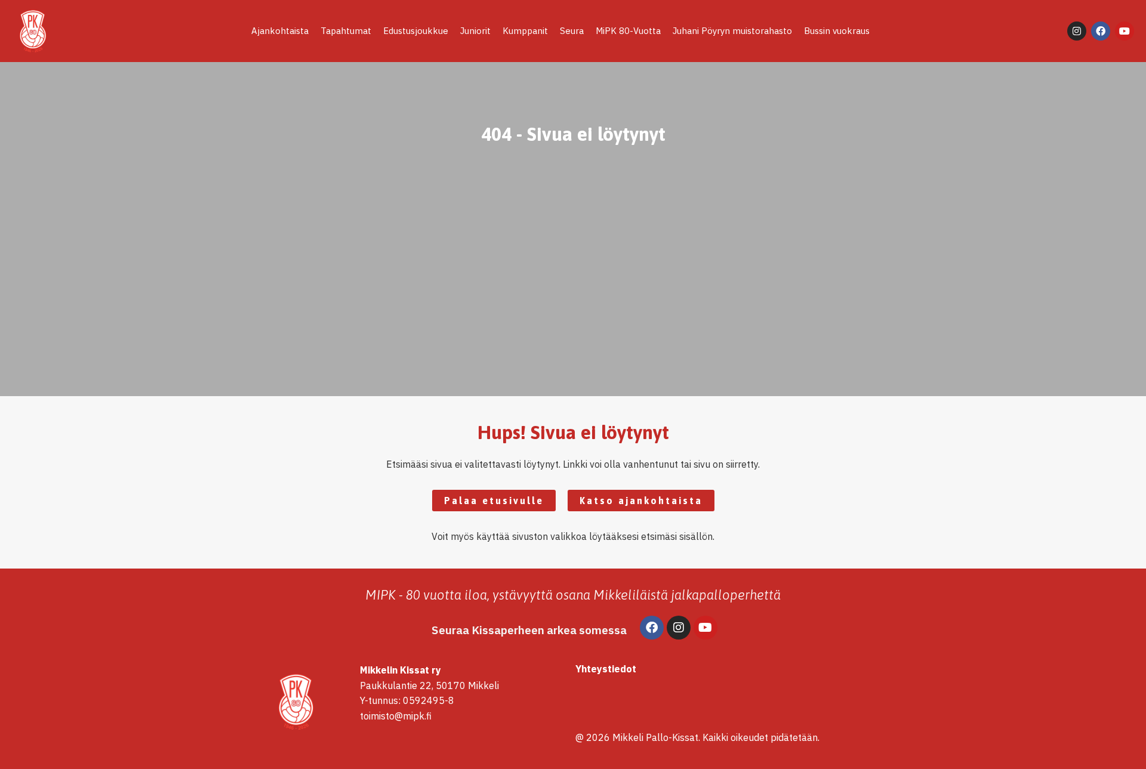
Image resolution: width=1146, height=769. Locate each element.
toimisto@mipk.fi (396, 716)
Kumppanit (525, 30)
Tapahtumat (346, 30)
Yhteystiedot (605, 669)
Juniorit (475, 30)
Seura (572, 30)
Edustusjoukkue (415, 30)
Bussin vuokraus (837, 30)
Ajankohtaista (280, 30)
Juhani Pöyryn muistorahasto (732, 30)
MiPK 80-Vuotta (628, 30)
